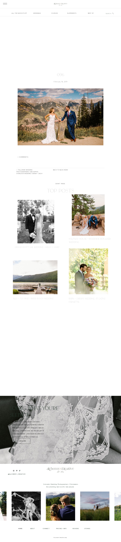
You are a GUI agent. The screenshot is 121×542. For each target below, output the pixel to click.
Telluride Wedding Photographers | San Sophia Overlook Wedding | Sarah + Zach (29, 171)
